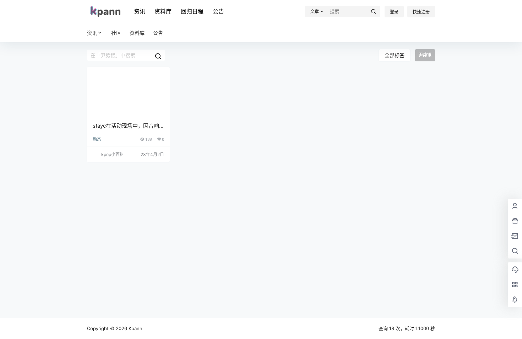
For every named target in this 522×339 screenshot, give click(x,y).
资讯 (139, 11)
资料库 (163, 11)
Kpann (134, 328)
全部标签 (394, 55)
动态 (97, 139)
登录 (394, 12)
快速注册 (421, 12)
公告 (218, 11)
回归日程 (192, 11)
